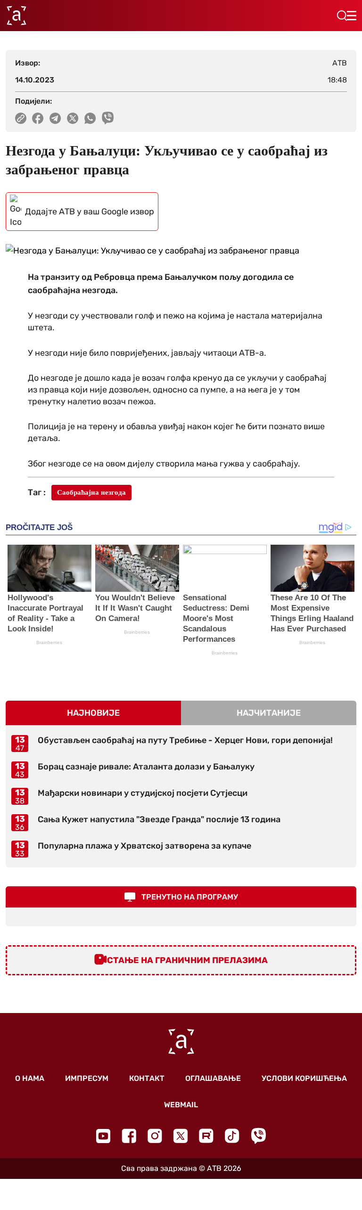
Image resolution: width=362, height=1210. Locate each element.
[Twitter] (180, 1135)
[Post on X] (73, 118)
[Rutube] (206, 1135)
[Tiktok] (232, 1135)
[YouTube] (103, 1136)
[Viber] (258, 1136)
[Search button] (342, 15)
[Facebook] (129, 1135)
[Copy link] (20, 118)
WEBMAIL (181, 1104)
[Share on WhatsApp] (90, 118)
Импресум (86, 1078)
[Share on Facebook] (38, 118)
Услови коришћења (304, 1078)
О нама (29, 1078)
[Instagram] (155, 1135)
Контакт (147, 1078)
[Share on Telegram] (55, 118)
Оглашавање (213, 1078)
